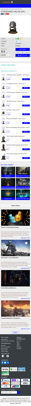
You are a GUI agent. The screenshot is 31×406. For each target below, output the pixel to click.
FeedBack (19, 348)
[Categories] (1, 6)
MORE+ (15, 332)
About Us (19, 341)
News (18, 345)
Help (18, 342)
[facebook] (3, 356)
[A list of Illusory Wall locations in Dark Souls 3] (15, 278)
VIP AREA (19, 347)
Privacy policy (4, 348)
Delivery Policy (4, 351)
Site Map (3, 345)
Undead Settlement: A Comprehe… (11, 318)
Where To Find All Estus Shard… (10, 227)
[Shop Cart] (29, 6)
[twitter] (7, 356)
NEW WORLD (4, 339)
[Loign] (25, 6)
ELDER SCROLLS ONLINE (7, 341)
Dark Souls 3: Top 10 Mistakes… (10, 257)
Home (2, 9)
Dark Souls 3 (6, 9)
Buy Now (23, 49)
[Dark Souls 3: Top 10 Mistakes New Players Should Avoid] (15, 248)
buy (27, 79)
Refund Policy (4, 350)
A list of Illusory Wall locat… (9, 288)
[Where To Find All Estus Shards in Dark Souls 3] (15, 217)
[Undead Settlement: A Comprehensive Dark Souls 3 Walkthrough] (15, 308)
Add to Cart (23, 55)
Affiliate (18, 344)
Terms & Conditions (5, 347)
